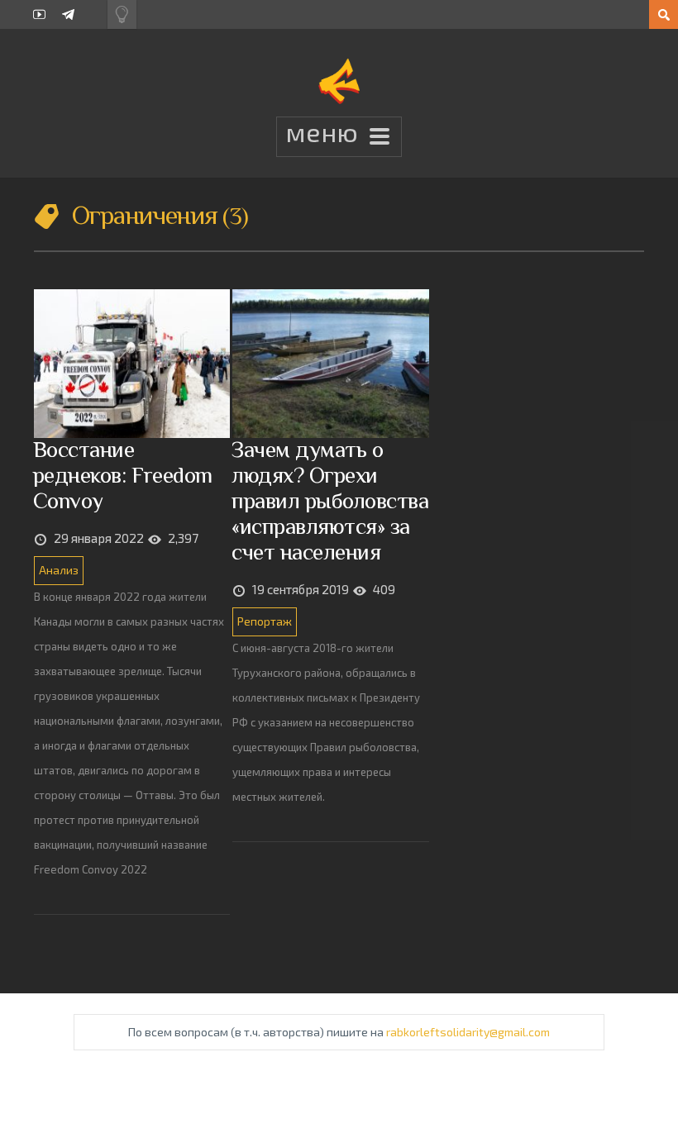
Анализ (59, 570)
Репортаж (264, 621)
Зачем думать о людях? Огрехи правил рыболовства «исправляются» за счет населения (330, 500)
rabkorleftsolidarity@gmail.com (468, 1032)
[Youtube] (39, 14)
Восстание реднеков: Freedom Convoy (122, 474)
